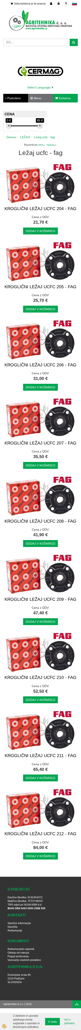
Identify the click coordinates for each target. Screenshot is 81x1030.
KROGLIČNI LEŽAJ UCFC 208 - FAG (40, 521)
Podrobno (13, 98)
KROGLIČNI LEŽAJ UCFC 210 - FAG (40, 677)
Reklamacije (15, 930)
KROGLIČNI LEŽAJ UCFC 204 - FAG (40, 208)
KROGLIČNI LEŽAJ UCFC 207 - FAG (40, 443)
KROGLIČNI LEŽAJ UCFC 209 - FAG (40, 599)
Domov (11, 137)
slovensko (74, 3)
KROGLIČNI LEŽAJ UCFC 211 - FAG (40, 755)
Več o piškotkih (69, 1021)
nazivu (50, 144)
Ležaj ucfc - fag (44, 137)
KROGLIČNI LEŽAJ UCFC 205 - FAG (40, 286)
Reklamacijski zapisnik (21, 949)
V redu (52, 1021)
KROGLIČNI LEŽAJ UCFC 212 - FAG (40, 833)
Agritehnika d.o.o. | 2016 (17, 1004)
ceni (40, 144)
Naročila (12, 926)
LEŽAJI (25, 137)
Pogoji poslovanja (18, 956)
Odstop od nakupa (18, 952)
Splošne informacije (19, 923)
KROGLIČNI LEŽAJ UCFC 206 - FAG (40, 364)
